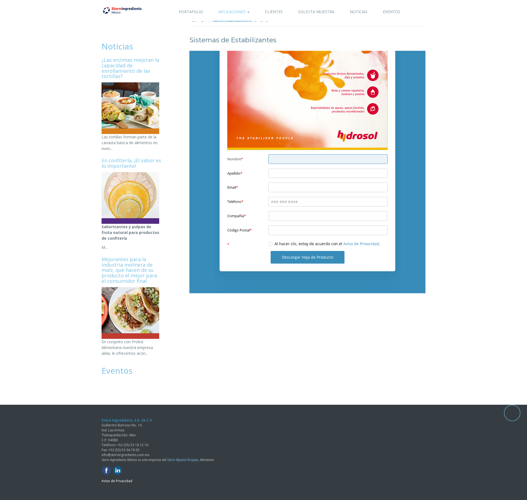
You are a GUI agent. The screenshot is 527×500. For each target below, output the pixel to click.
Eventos (391, 11)
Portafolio (191, 11)
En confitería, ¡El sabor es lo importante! (131, 163)
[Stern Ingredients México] (122, 10)
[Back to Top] (512, 413)
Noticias (359, 11)
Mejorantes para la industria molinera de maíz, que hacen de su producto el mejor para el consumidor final (129, 270)
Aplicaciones (232, 11)
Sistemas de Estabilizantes (232, 40)
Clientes (274, 11)
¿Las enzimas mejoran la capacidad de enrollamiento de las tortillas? (130, 68)
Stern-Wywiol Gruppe (182, 459)
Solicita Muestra (316, 11)
